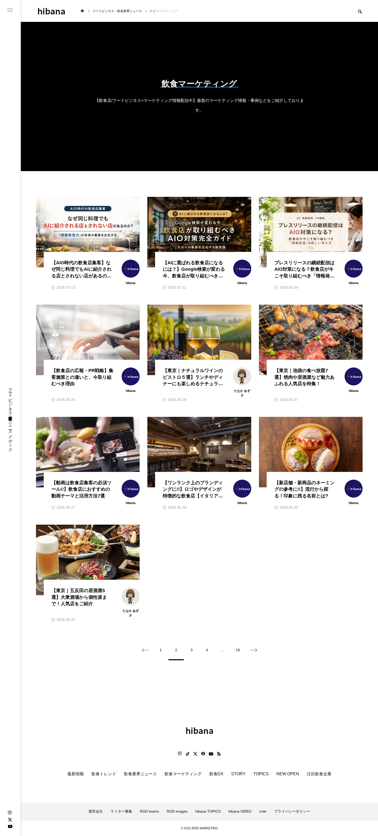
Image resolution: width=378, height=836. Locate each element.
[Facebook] (203, 754)
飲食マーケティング (183, 774)
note (262, 811)
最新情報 (75, 774)
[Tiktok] (187, 754)
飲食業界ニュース (140, 774)
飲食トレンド (104, 774)
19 (238, 650)
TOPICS (261, 774)
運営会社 (95, 811)
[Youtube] (10, 826)
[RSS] (219, 754)
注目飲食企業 (319, 774)
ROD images (177, 811)
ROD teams (149, 811)
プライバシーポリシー (292, 811)
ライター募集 (121, 811)
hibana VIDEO (239, 811)
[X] (10, 819)
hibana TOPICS (208, 811)
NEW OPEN (287, 774)
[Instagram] (10, 813)
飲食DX (216, 774)
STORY (238, 774)
